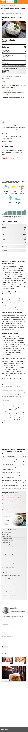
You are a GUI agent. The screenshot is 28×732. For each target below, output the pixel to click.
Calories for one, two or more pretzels (9, 582)
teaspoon (22, 79)
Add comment (5, 646)
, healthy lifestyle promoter (12, 13)
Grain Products (6, 5)
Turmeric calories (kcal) (6, 544)
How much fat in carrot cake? (8, 586)
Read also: (14, 158)
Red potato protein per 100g (7, 565)
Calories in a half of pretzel (7, 578)
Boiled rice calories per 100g (7, 560)
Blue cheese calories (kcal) (7, 546)
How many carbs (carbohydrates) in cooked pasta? (12, 584)
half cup (3, 81)
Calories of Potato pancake (7, 556)
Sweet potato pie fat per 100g (8, 567)
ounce (8, 79)
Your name (4, 628)
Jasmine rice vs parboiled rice (17, 501)
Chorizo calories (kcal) (6, 536)
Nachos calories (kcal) (6, 534)
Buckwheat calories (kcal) (7, 538)
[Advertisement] (14, 110)
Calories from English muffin (7, 554)
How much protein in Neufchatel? (8, 589)
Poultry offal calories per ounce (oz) (9, 593)
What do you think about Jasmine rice (8, 636)
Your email (3, 632)
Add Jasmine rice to (13, 122)
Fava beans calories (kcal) (7, 540)
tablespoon (16, 79)
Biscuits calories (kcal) (6, 542)
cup (25, 79)
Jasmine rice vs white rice (13, 505)
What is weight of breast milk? (8, 591)
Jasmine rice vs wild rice (14, 497)
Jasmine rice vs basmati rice (9, 495)
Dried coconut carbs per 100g (8, 563)
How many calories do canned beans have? (11, 575)
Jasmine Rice (12, 5)
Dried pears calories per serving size (9, 595)
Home (2, 5)
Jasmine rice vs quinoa (8, 503)
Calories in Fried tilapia (6, 558)
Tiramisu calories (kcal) (6, 532)
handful (12, 79)
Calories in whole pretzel (7, 580)
